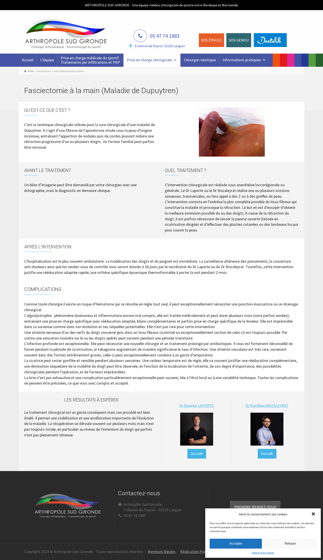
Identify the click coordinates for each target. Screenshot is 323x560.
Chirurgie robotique (200, 59)
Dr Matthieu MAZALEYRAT (267, 405)
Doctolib (197, 454)
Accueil (27, 59)
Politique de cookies (263, 552)
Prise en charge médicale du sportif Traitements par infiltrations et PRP (90, 60)
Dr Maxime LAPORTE (196, 405)
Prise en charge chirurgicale (149, 59)
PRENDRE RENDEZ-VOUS (255, 506)
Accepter (235, 543)
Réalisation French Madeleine (204, 551)
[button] (313, 514)
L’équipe (47, 59)
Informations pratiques (242, 59)
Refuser (290, 543)
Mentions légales (162, 551)
